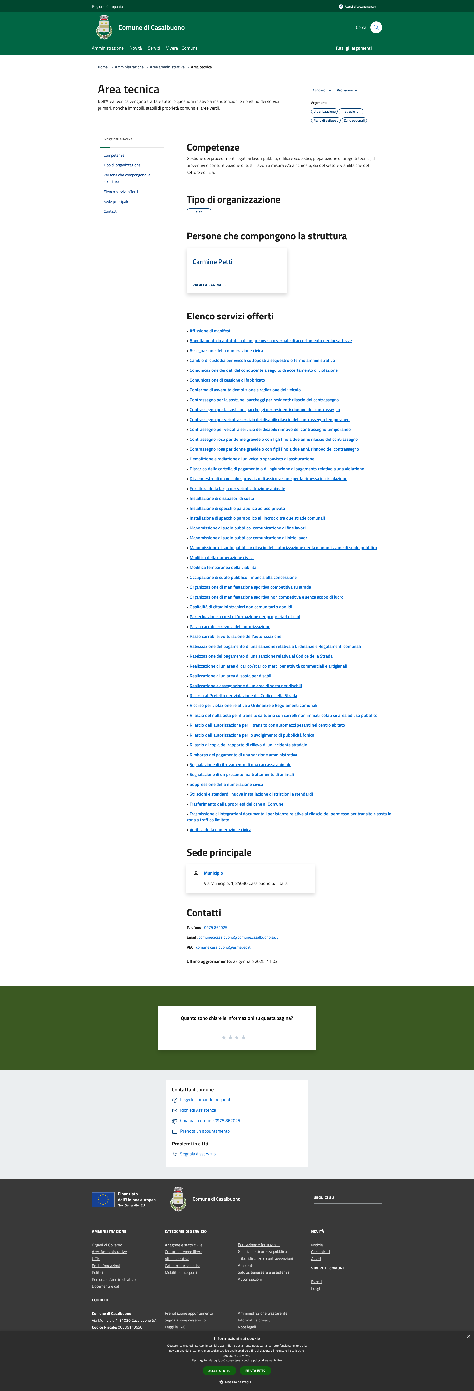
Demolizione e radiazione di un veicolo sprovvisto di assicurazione (252, 459)
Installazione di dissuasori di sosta (222, 498)
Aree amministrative (167, 67)
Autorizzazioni (250, 1279)
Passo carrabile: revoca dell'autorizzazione (230, 626)
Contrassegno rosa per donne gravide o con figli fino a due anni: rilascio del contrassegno (274, 439)
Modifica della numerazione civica (222, 557)
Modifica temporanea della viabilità (223, 567)
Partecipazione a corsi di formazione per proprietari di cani (245, 616)
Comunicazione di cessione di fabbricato (227, 380)
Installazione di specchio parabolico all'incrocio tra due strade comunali (257, 518)
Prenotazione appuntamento (189, 1313)
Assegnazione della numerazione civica (226, 350)
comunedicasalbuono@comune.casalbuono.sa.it (238, 937)
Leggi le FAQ (175, 1327)
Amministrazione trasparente (262, 1313)
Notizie (317, 1245)
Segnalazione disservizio (185, 1320)
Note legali (247, 1327)
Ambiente (246, 1265)
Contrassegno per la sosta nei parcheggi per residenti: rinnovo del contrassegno (265, 409)
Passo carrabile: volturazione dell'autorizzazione (235, 636)
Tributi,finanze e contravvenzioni (265, 1258)
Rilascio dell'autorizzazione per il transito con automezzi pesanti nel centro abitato (267, 725)
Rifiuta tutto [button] (255, 1370)
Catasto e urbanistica (182, 1265)
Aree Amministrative (109, 1252)
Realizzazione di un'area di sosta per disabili (231, 675)
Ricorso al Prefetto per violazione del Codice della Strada (243, 695)
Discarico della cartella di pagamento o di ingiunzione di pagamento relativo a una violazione (277, 468)
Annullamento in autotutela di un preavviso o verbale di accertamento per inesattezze (271, 340)
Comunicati (320, 1252)
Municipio (213, 873)
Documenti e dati (106, 1286)
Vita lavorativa (177, 1259)
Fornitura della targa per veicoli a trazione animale (237, 488)
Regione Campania (107, 6)
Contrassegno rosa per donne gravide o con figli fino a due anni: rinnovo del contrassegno (274, 449)
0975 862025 (215, 927)
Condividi (320, 90)
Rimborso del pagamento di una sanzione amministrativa (243, 754)
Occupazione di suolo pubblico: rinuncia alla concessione (243, 577)
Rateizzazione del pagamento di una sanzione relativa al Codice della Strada (261, 656)
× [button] (468, 1336)
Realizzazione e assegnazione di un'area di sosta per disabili (246, 685)
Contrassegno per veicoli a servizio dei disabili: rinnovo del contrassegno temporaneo (270, 429)
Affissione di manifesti (210, 330)
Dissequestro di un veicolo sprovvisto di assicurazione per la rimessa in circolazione (268, 478)
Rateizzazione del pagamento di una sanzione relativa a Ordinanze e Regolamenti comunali (275, 646)
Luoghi (316, 1288)
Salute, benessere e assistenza (263, 1272)
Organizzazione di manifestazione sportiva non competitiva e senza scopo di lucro (267, 597)
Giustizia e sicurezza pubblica (262, 1251)
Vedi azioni (345, 90)
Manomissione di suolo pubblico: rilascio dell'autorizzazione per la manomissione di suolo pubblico (283, 547)
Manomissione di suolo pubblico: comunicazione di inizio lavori (249, 537)
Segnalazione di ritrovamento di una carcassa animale (240, 764)
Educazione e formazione (259, 1245)
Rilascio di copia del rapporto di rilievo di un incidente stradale (248, 744)
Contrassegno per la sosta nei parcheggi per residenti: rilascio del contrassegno (264, 399)
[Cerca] (376, 27)
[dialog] (237, 1361)
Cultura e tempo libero (183, 1252)
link (279, 1360)
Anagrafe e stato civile (183, 1245)
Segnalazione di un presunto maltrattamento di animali (242, 774)
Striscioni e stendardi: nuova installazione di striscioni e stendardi (251, 794)
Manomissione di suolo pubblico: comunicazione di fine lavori (248, 528)
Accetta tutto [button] (219, 1370)
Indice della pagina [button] (118, 139)
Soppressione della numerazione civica (226, 784)
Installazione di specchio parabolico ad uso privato (237, 508)
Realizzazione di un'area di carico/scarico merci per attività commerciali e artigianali (268, 666)
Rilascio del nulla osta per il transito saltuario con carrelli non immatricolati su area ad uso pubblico (284, 715)
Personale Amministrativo (114, 1279)
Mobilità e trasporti (181, 1272)
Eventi (316, 1282)
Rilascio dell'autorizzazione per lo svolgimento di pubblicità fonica (252, 735)
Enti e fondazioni (106, 1265)
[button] (237, 1382)
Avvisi (316, 1259)
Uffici (96, 1259)
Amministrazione (129, 67)
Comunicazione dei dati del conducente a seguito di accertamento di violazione (264, 370)
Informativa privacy (254, 1320)
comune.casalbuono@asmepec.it (223, 947)
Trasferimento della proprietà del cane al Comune (236, 804)
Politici (97, 1272)
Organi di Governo (107, 1245)
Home (103, 67)
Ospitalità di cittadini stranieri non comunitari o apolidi (241, 606)
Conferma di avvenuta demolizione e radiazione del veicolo (245, 390)
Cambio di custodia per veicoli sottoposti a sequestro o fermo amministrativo (262, 360)
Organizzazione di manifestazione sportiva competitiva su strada (250, 587)
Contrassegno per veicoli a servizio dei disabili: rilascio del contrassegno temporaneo (270, 419)
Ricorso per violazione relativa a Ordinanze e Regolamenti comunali (253, 705)
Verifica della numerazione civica (220, 829)
